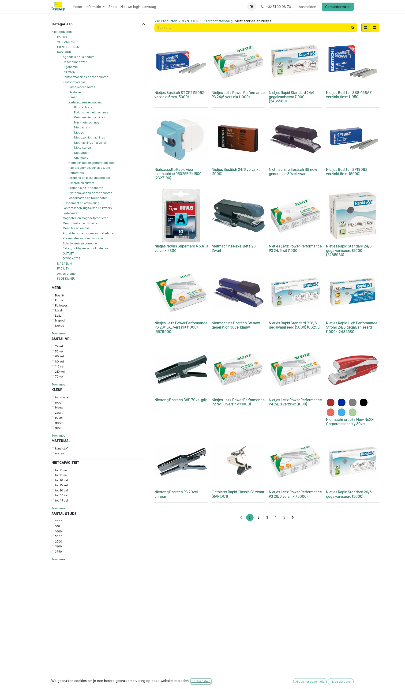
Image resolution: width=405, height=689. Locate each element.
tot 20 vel (61, 480)
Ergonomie (70, 67)
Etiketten (69, 72)
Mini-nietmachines (86, 122)
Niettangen (81, 152)
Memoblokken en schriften (81, 223)
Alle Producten (62, 32)
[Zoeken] (352, 27)
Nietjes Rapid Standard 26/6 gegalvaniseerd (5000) (349, 494)
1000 (58, 531)
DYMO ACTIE (71, 258)
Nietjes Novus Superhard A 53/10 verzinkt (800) (181, 248)
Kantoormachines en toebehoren (85, 77)
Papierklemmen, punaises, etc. (89, 167)
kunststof (61, 448)
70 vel (59, 376)
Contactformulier (338, 7)
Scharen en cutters (81, 183)
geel (58, 427)
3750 (58, 551)
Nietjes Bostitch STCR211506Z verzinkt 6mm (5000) (179, 94)
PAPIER (62, 36)
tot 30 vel (61, 490)
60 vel (59, 356)
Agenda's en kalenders (78, 57)
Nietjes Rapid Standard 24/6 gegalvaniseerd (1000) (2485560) (292, 96)
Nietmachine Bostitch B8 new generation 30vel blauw (236, 325)
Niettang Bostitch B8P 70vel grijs (180, 400)
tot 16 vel (61, 475)
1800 (58, 546)
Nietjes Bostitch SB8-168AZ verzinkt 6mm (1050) (349, 94)
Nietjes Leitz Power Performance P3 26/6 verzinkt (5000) (295, 494)
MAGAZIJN (64, 263)
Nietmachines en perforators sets (91, 163)
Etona (59, 300)
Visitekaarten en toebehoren (88, 198)
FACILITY (63, 268)
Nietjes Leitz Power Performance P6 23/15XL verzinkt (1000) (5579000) (180, 327)
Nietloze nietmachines (89, 137)
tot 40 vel (61, 495)
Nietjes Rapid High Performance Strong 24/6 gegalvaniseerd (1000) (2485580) (351, 327)
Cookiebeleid (200, 681)
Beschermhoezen (75, 62)
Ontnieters (81, 157)
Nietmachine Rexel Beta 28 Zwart (234, 248)
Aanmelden (307, 7)
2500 (58, 541)
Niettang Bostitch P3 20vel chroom (176, 494)
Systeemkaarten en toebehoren (90, 193)
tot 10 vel (61, 470)
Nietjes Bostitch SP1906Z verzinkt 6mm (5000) (347, 171)
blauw (59, 407)
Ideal (58, 310)
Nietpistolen (82, 147)
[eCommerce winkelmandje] (251, 6)
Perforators (76, 173)
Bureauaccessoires (81, 87)
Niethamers (82, 127)
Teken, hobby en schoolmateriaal (86, 248)
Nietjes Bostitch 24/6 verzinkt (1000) (236, 171)
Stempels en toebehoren (85, 188)
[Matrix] (365, 27)
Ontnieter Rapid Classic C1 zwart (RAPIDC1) (238, 494)
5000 (58, 536)
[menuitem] (77, 6)
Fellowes (61, 305)
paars (59, 417)
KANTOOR (64, 52)
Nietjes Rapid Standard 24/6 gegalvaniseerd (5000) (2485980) (349, 250)
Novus (59, 325)
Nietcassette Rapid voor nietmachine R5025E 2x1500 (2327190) (178, 173)
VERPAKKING (66, 42)
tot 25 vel (61, 485)
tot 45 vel (61, 500)
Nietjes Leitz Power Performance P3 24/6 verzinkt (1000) (238, 94)
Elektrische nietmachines (91, 112)
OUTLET (68, 253)
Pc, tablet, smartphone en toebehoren (89, 233)
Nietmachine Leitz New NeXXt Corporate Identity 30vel (350, 421)
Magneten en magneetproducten (85, 218)
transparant (63, 397)
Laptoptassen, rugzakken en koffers (87, 208)
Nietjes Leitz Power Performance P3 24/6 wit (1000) (295, 248)
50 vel (59, 351)
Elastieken (75, 92)
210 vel (60, 371)
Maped (60, 320)
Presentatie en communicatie (83, 238)
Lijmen (72, 97)
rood (58, 402)
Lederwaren (71, 213)
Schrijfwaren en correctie (80, 243)
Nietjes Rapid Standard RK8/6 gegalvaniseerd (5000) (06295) (295, 325)
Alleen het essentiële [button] (310, 681)
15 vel (59, 346)
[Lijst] (374, 27)
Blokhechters (83, 107)
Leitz (58, 315)
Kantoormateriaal (74, 82)
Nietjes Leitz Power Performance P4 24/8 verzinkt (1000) (295, 402)
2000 (58, 521)
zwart (59, 412)
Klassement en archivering (81, 203)
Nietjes (79, 132)
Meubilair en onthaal (76, 228)
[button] (174, 83)
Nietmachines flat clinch (90, 142)
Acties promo (66, 273)
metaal (59, 453)
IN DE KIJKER (66, 278)
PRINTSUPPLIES (68, 47)
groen (59, 422)
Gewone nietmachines (89, 117)
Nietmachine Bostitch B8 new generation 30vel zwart (293, 171)
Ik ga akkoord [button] (340, 681)
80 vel (59, 361)
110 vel (59, 366)
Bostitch (60, 295)
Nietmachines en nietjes (85, 102)
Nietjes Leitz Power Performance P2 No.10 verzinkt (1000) (238, 402)
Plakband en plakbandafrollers (89, 178)
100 (57, 526)
